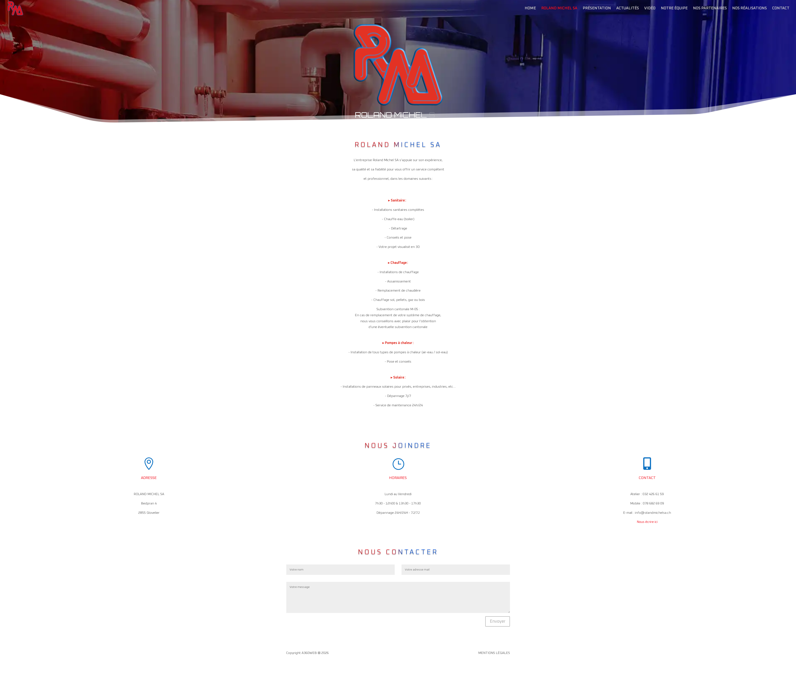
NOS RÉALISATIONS (749, 8)
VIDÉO (649, 8)
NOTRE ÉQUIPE (674, 8)
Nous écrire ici (647, 521)
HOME (530, 8)
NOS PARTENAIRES (710, 8)
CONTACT (780, 8)
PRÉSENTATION (597, 8)
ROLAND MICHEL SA (559, 8)
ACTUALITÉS (627, 8)
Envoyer (497, 621)
